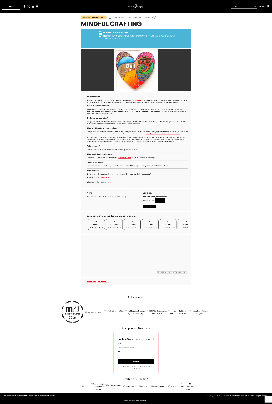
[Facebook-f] (24, 6)
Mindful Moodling (136, 100)
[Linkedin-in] (33, 6)
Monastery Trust (124, 158)
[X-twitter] (28, 6)
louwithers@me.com (103, 177)
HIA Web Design (141, 400)
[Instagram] (37, 6)
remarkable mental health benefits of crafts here (163, 134)
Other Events (149, 206)
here (109, 182)
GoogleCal (103, 282)
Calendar (91, 282)
